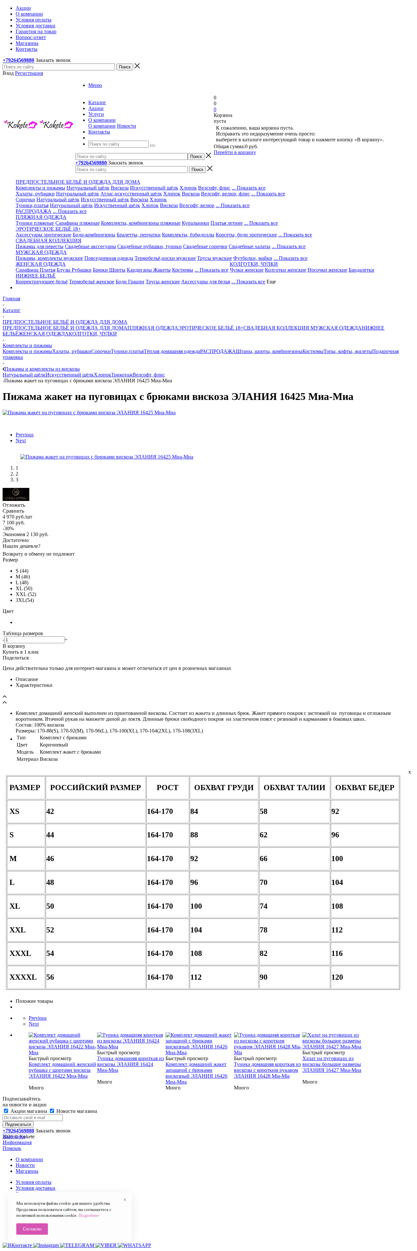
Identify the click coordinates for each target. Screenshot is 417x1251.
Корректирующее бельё (42, 281)
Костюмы (182, 270)
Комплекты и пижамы (40, 188)
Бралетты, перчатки (139, 234)
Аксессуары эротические (43, 234)
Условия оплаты (33, 1182)
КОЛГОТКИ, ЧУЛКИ (93, 333)
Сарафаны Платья (35, 270)
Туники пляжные (35, 223)
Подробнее (89, 1215)
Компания (14, 1136)
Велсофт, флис (214, 188)
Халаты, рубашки (35, 193)
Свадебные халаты (249, 246)
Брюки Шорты (109, 270)
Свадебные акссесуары (90, 246)
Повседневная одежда (108, 258)
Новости (126, 126)
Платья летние (226, 223)
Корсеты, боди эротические (246, 234)
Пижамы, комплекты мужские (49, 258)
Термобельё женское (91, 281)
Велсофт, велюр (196, 205)
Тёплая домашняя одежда (172, 351)
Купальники (195, 223)
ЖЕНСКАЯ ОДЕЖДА (44, 333)
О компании (102, 126)
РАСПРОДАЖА (33, 211)
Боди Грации (130, 281)
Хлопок (188, 188)
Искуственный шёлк (117, 205)
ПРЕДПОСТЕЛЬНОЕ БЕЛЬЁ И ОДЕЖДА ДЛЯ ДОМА (65, 328)
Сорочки (25, 199)
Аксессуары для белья (205, 281)
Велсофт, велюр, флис (225, 193)
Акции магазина (29, 1111)
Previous (25, 434)
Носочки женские (327, 270)
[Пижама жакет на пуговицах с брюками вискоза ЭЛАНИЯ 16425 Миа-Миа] (89, 412)
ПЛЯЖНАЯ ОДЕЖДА (152, 328)
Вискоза (120, 188)
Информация (17, 1142)
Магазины (27, 1171)
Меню (95, 85)
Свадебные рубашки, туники (149, 246)
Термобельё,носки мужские (165, 258)
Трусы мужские (214, 258)
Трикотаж (122, 374)
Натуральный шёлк (87, 188)
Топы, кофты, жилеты (348, 351)
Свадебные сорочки (205, 246)
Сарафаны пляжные (77, 223)
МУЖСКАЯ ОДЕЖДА (335, 328)
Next (21, 440)
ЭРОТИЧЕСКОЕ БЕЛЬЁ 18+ (210, 328)
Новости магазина (76, 1111)
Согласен (32, 1229)
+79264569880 (18, 60)
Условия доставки (35, 1188)
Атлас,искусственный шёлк (131, 193)
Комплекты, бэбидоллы (188, 234)
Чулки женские (247, 270)
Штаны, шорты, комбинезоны (269, 351)
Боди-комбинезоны (94, 234)
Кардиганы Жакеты (149, 270)
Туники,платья (32, 205)
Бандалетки (361, 270)
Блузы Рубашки (74, 270)
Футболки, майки (252, 258)
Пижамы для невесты (40, 246)
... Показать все (249, 188)
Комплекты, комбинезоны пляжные (140, 223)
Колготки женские (285, 270)
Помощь (12, 1148)
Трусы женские (163, 281)
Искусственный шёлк (154, 188)
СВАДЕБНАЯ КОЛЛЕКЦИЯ (276, 328)
